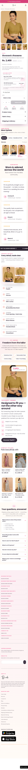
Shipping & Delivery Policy (6, 712)
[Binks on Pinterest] (5, 746)
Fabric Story (6, 116)
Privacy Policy (4, 705)
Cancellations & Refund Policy (7, 710)
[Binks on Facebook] (2, 746)
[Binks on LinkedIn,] (10, 746)
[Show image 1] (3, 47)
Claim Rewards (4, 719)
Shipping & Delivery (8, 121)
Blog (2, 701)
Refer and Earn (24, 767)
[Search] (2, 5)
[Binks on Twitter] (3, 746)
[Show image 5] (24, 47)
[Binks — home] (14, 5)
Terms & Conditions (5, 703)
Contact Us (3, 698)
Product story (6, 112)
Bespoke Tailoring (5, 714)
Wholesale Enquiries (5, 724)
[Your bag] (25, 5)
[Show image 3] (14, 47)
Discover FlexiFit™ (9, 440)
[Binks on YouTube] (8, 746)
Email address (6, 660)
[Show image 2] (8, 47)
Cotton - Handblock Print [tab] (15, 138)
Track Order (3, 694)
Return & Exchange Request (7, 717)
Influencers (3, 721)
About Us (3, 696)
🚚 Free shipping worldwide (13, 1)
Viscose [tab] (4, 138)
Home (2, 9)
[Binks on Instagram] (7, 746)
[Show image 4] (19, 47)
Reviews (3, 708)
